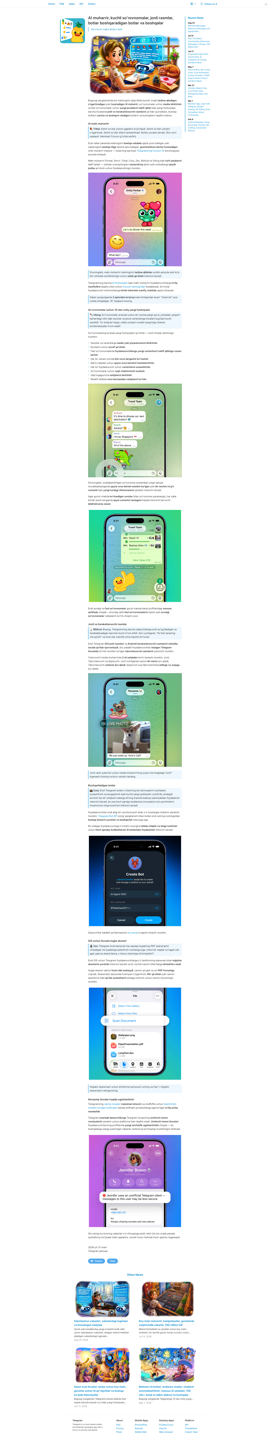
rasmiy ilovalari (112, 1104)
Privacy (120, 1428)
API (81, 3)
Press (119, 1432)
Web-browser (166, 1432)
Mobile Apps (141, 1420)
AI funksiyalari (120, 282)
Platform (189, 1420)
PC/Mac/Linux (166, 1424)
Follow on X (210, 3)
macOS (163, 1428)
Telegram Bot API (107, 816)
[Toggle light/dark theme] (266, 4)
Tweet (112, 1261)
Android (139, 1428)
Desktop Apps (166, 1420)
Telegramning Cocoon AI (150, 150)
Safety (92, 3)
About (119, 1420)
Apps (72, 3)
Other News (135, 1274)
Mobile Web (141, 1432)
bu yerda (133, 932)
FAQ (62, 3)
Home (51, 3)
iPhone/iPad (141, 1424)
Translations (191, 1428)
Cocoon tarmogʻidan (134, 286)
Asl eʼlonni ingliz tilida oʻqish (106, 29)
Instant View (191, 1432)
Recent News (196, 17)
